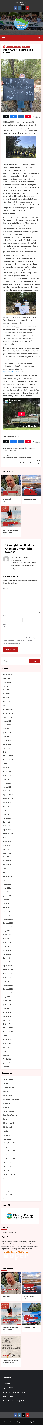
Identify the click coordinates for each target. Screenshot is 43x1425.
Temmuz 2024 (8, 760)
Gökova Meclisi (8, 1123)
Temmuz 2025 (8, 713)
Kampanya (6, 1135)
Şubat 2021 (7, 896)
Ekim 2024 (6, 748)
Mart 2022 (6, 849)
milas (29, 448)
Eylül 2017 (6, 1024)
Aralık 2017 (7, 1012)
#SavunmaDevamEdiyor (12, 372)
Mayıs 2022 (7, 841)
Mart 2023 (6, 806)
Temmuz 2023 (8, 799)
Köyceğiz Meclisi (12, 492)
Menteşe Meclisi (9, 1159)
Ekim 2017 (6, 1020)
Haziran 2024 (7, 764)
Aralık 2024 (7, 740)
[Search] (39, 38)
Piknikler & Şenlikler (10, 1175)
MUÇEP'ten (7, 1171)
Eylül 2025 (6, 705)
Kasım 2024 (7, 744)
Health (5, 1131)
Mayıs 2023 (7, 802)
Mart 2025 (6, 729)
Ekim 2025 (6, 701)
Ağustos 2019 (8, 966)
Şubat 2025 (7, 732)
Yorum (6, 588)
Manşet (19, 46)
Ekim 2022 (6, 822)
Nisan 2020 (7, 934)
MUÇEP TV (7, 1167)
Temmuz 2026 (8, 674)
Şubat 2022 (7, 853)
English (21, 4)
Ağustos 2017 (8, 1028)
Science (5, 1183)
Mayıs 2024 (7, 767)
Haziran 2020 (7, 927)
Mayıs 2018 (7, 997)
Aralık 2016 (7, 1059)
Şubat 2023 (7, 810)
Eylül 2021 (6, 872)
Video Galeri (7, 1195)
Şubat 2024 (7, 775)
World (5, 1199)
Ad (4, 616)
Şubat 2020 (7, 942)
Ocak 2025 (6, 736)
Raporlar (6, 1179)
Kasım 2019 (7, 954)
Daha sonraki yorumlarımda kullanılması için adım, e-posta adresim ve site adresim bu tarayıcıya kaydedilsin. (20, 640)
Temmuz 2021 (8, 876)
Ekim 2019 (6, 958)
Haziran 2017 (7, 1035)
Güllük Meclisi (8, 1127)
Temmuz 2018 (8, 989)
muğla (33, 448)
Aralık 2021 (7, 861)
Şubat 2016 (7, 1063)
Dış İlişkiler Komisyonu (11, 1099)
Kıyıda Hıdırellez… (30, 1327)
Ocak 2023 (6, 814)
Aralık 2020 (7, 903)
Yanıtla (15, 569)
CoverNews (26, 1422)
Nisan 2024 (7, 771)
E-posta (25, 616)
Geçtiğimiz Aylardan (10, 1115)
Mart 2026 (6, 686)
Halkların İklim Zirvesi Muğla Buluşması (15, 1401)
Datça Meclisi (7, 1095)
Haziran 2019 (7, 973)
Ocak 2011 (6, 1067)
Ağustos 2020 (8, 919)
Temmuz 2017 (8, 1032)
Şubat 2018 (7, 1004)
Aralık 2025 (7, 694)
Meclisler (6, 1155)
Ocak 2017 (6, 1055)
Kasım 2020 (7, 907)
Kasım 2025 (7, 698)
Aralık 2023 (7, 783)
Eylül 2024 (6, 752)
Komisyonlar (7, 1139)
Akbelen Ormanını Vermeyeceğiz (28, 461)
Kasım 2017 (7, 1016)
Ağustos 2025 (8, 709)
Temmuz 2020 (8, 923)
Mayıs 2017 (7, 1039)
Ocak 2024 (6, 779)
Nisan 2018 (7, 1001)
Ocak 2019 (6, 981)
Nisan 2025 (7, 725)
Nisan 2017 (7, 1043)
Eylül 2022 (6, 826)
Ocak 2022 (6, 857)
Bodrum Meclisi (28, 489)
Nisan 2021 (7, 888)
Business (6, 1091)
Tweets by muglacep (9, 1232)
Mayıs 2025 (7, 721)
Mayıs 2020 (7, 931)
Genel (5, 492)
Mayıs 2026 (7, 678)
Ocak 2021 (6, 900)
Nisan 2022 (7, 845)
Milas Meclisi (25, 46)
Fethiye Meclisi (8, 1111)
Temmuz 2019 (8, 969)
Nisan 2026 (7, 682)
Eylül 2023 (6, 791)
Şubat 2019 (7, 977)
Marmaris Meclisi (9, 1151)
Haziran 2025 (7, 717)
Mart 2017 (6, 1047)
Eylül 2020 (6, 915)
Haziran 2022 (7, 837)
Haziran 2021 (7, 880)
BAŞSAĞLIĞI (7, 499)
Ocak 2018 (6, 1008)
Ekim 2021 (6, 868)
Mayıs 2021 (7, 884)
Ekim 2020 (6, 911)
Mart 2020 (6, 938)
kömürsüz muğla (22, 448)
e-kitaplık (6, 1103)
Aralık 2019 (7, 950)
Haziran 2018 (7, 993)
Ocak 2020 (6, 946)
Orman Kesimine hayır (10, 450)
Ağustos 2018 (8, 985)
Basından (6, 1083)
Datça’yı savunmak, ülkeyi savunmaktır (17, 456)
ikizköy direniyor (11, 448)
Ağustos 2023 (8, 795)
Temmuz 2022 (8, 833)
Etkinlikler (27, 492)
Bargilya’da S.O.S (30, 499)
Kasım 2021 (7, 865)
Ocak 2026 (6, 690)
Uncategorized (8, 1191)
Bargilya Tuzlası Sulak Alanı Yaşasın (14, 1392)
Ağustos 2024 (8, 756)
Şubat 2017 (7, 1051)
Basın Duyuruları (10, 46)
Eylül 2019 (6, 962)
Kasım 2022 (7, 818)
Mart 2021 (6, 892)
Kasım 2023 (7, 787)
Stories (5, 1187)
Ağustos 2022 (8, 830)
